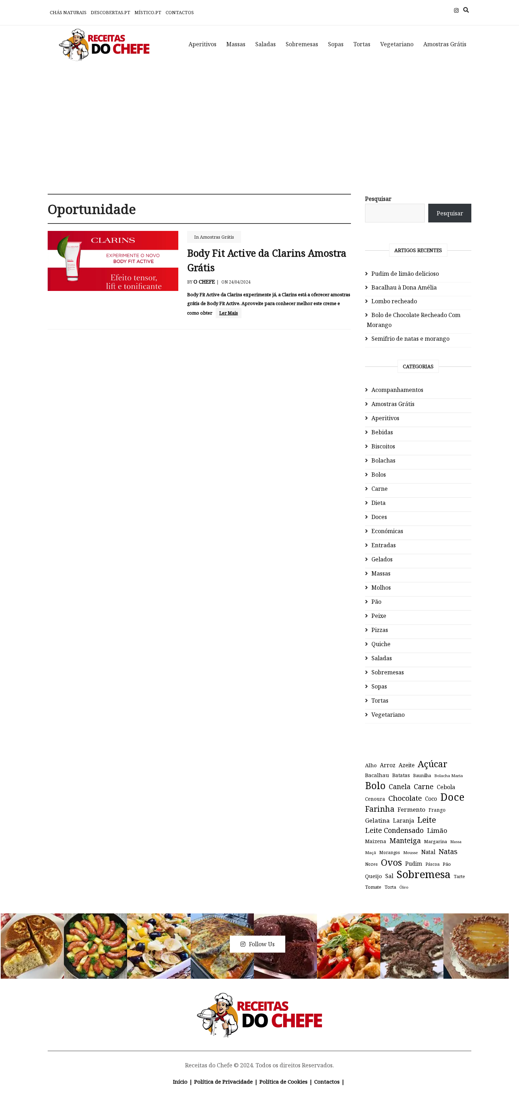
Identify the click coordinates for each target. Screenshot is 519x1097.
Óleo (403, 887)
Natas (448, 851)
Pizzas (379, 630)
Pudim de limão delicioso (405, 274)
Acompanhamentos (397, 390)
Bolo (375, 786)
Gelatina (377, 820)
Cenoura (375, 798)
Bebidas (382, 432)
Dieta (378, 503)
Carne (379, 489)
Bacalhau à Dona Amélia (404, 287)
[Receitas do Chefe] (259, 1001)
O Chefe (204, 281)
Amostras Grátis (444, 44)
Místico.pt (148, 12)
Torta (390, 887)
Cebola (446, 787)
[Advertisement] (259, 123)
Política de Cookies (284, 1081)
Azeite (406, 765)
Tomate (373, 887)
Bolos (378, 474)
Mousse (410, 852)
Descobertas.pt (110, 12)
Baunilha (422, 776)
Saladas (265, 44)
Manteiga (405, 840)
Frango (437, 809)
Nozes (371, 864)
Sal (389, 876)
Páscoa (432, 864)
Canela (400, 786)
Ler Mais (228, 313)
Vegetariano (396, 44)
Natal (428, 852)
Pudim (413, 864)
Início (180, 1081)
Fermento (411, 809)
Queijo (373, 876)
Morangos (389, 852)
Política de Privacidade (223, 1081)
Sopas (336, 44)
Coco (431, 799)
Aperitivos (202, 44)
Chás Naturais (68, 12)
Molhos (381, 587)
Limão (437, 830)
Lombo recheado (394, 301)
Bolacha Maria (448, 775)
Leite (426, 820)
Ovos (391, 863)
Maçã (370, 852)
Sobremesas (302, 44)
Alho (371, 765)
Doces (379, 517)
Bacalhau (377, 775)
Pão (376, 602)
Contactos (180, 12)
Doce (452, 797)
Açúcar (432, 764)
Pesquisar (378, 199)
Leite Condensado (394, 830)
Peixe (378, 616)
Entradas (383, 545)
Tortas (361, 44)
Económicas (387, 531)
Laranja (403, 820)
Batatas (401, 775)
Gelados (382, 559)
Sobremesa (423, 874)
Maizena (375, 841)
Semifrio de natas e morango (410, 338)
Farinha (379, 809)
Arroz (387, 765)
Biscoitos (383, 446)
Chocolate (405, 798)
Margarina (435, 842)
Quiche (380, 644)
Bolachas (383, 460)
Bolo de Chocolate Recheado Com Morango (413, 320)
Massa (455, 841)
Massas (235, 44)
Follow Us (262, 944)
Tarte (459, 877)
